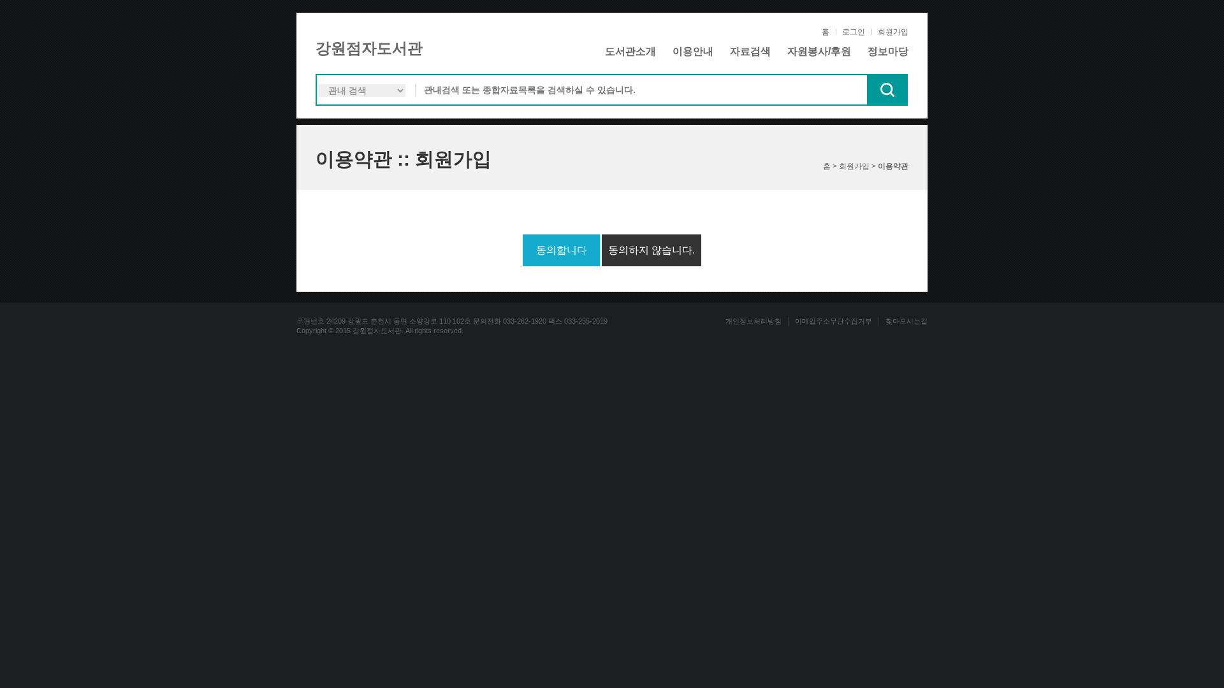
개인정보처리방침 (753, 321)
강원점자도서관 (369, 48)
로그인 (853, 31)
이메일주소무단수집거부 (833, 321)
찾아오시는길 (906, 321)
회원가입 (893, 31)
